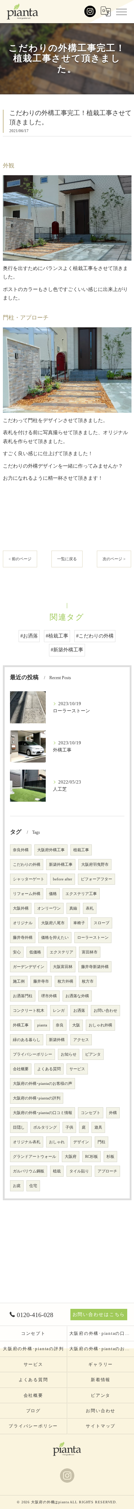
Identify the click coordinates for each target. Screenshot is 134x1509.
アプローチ (107, 1171)
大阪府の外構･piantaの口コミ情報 (42, 1113)
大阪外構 (21, 908)
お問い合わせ (105, 1011)
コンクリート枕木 (28, 1011)
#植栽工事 (57, 636)
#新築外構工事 (67, 649)
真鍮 (73, 908)
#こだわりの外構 (95, 636)
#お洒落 (29, 636)
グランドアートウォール (34, 1157)
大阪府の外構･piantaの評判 (36, 1098)
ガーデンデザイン (28, 967)
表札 (90, 908)
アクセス (81, 1040)
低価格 (35, 952)
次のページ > (114, 559)
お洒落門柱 (23, 996)
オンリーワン (49, 908)
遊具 (98, 1127)
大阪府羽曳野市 (95, 865)
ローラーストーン (93, 938)
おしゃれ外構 (100, 1025)
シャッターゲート (28, 879)
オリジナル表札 (26, 1142)
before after (62, 879)
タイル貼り (79, 1171)
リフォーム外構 (26, 894)
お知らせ (68, 1054)
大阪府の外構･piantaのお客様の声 (42, 1084)
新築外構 (57, 1040)
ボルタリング (45, 1127)
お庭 (17, 1186)
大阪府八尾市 (53, 923)
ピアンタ (93, 1054)
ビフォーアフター (96, 879)
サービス (77, 1069)
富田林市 (90, 952)
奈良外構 (21, 850)
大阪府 (70, 1157)
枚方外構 (65, 981)
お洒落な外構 (77, 996)
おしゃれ (57, 1142)
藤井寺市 (41, 981)
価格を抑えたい (55, 938)
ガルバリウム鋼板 (28, 1171)
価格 (53, 894)
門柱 (101, 1142)
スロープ (101, 923)
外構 (113, 1113)
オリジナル (23, 923)
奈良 (60, 1025)
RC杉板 (91, 1157)
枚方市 (88, 981)
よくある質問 (49, 1069)
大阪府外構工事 (51, 850)
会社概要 (21, 1069)
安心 (17, 952)
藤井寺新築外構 (95, 967)
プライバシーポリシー (32, 1054)
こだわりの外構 (26, 865)
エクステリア (61, 952)
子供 (69, 1127)
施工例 (19, 981)
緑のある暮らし (26, 1040)
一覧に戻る (67, 559)
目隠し (19, 1127)
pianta (42, 1025)
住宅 (33, 1186)
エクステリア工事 (81, 894)
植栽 (57, 1171)
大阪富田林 (63, 967)
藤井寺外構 (23, 938)
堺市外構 (49, 996)
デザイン (81, 1142)
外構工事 (21, 1025)
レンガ (59, 1011)
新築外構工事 (61, 865)
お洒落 (79, 1011)
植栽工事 (81, 850)
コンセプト (90, 1113)
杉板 (110, 1157)
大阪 (76, 1025)
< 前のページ (20, 559)
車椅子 (79, 923)
